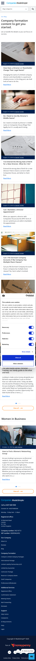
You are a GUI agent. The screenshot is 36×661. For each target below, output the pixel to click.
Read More (7, 85)
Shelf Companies (6, 579)
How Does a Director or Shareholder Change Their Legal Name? (17, 69)
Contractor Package (7, 572)
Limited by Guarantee (7, 568)
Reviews (3, 545)
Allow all (18, 357)
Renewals (4, 606)
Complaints (4, 618)
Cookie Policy (7, 658)
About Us (4, 541)
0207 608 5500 (11, 505)
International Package (7, 560)
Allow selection (18, 363)
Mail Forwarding (6, 602)
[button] (16, 403)
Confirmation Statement (8, 595)
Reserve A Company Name (9, 575)
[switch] (31, 333)
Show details (26, 352)
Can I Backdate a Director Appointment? (13, 211)
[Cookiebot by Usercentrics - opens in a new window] (26, 296)
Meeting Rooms (6, 598)
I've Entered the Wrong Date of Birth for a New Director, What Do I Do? (17, 163)
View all (16, 408)
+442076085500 (13, 508)
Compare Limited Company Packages (12, 557)
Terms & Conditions (27, 658)
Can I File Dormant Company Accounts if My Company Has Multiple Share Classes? (15, 260)
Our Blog (4, 16)
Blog (2, 549)
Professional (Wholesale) (8, 583)
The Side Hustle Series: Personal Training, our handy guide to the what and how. (17, 370)
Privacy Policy (16, 658)
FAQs (2, 625)
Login (2, 629)
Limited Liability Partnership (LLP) (11, 564)
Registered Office (6, 591)
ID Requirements (6, 622)
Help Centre (4, 614)
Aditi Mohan (18, 447)
